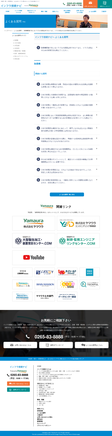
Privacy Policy (62, 434)
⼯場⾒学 (40, 415)
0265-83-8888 (74, 3)
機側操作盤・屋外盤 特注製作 (46, 394)
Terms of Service (72, 434)
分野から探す (42, 403)
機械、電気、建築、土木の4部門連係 (48, 376)
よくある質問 (92, 11)
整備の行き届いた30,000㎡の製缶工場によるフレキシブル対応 (55, 378)
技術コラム (55, 11)
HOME (7, 11)
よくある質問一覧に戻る (67, 194)
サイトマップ (41, 423)
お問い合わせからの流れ (80, 11)
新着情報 (40, 421)
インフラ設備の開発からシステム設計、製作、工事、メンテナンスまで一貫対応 (59, 371)
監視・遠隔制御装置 (19, 53)
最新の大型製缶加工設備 (45, 380)
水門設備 (16, 45)
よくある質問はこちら (94, 345)
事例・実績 (44, 11)
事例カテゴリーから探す (45, 401)
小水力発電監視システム (45, 396)
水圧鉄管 (16, 48)
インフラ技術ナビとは (18, 11)
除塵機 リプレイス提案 (44, 387)
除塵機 (16, 40)
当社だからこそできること (31, 11)
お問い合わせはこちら (90, 6)
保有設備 (16, 59)
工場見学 (103, 11)
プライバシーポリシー (44, 425)
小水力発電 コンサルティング (46, 389)
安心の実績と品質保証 (67, 11)
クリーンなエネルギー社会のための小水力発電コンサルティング (55, 374)
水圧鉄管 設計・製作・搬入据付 (47, 392)
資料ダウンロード (105, 6)
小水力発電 (17, 43)
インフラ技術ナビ (11, 5)
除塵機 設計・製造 (43, 385)
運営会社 (40, 419)
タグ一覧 (41, 405)
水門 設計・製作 (43, 390)
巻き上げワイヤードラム (21, 56)
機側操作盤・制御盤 (19, 51)
